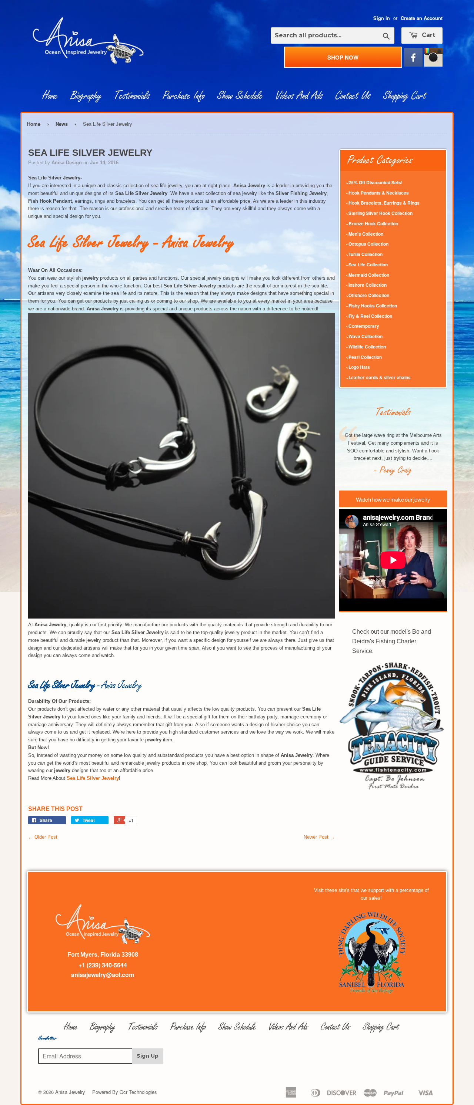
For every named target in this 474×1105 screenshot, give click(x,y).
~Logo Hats (358, 367)
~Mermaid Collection (367, 275)
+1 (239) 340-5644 (103, 965)
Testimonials (132, 96)
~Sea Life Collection (367, 264)
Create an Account (422, 18)
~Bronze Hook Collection (372, 223)
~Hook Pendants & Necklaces (377, 192)
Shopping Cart (404, 96)
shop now (342, 57)
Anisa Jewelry (70, 1091)
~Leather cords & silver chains (378, 377)
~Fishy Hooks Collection (371, 305)
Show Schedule (240, 96)
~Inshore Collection (366, 285)
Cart (427, 34)
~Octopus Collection (367, 243)
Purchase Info (184, 96)
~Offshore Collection (367, 295)
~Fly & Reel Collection (369, 316)
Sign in (381, 18)
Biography (86, 96)
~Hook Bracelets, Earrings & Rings (383, 202)
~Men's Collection (364, 233)
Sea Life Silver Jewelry (93, 778)
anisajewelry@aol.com (102, 974)
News (62, 123)
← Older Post (42, 837)
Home (50, 96)
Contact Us (353, 96)
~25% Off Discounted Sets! (374, 182)
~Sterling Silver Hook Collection (379, 213)
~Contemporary (362, 326)
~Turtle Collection (364, 254)
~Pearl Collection (364, 357)
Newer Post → (319, 837)
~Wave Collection (364, 336)
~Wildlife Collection (366, 346)
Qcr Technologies (138, 1091)
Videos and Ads (299, 96)
